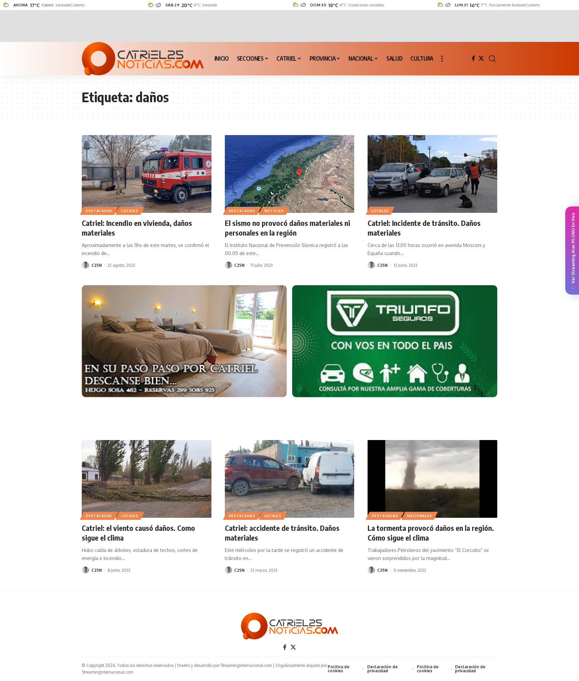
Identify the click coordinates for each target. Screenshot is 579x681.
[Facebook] (473, 58)
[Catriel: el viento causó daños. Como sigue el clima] (146, 479)
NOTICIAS (274, 211)
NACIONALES (419, 516)
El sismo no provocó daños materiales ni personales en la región (287, 227)
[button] (442, 58)
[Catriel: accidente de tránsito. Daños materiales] (290, 479)
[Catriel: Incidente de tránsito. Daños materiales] (432, 174)
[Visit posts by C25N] (85, 265)
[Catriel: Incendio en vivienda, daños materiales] (146, 174)
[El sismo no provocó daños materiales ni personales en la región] (290, 174)
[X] (481, 58)
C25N (96, 265)
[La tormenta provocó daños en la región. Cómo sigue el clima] (432, 479)
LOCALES (129, 211)
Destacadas (99, 211)
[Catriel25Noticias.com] (143, 58)
